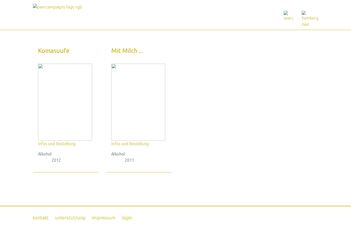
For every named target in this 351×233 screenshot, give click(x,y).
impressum (104, 217)
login (127, 217)
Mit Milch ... (127, 50)
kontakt (41, 217)
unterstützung (70, 217)
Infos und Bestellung (57, 143)
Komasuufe (54, 50)
